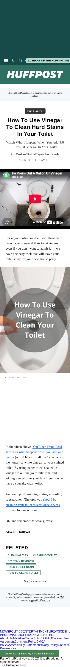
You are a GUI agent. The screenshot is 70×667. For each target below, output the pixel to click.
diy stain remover (21, 561)
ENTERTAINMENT (36, 631)
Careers (57, 638)
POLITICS (16, 631)
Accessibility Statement (23, 645)
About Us (6, 638)
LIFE (52, 631)
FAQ (62, 597)
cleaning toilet (45, 555)
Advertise (18, 638)
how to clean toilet (23, 572)
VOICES (60, 631)
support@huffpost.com (39, 600)
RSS (43, 638)
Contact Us (32, 638)
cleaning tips (18, 555)
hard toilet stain (21, 566)
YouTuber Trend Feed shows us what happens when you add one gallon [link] (34, 452)
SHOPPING (24, 634)
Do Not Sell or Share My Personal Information (29, 653)
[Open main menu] (6, 60)
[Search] (20, 60)
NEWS (4, 631)
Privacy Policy (48, 645)
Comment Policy (25, 641)
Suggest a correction (35, 581)
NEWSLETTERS (43, 634)
